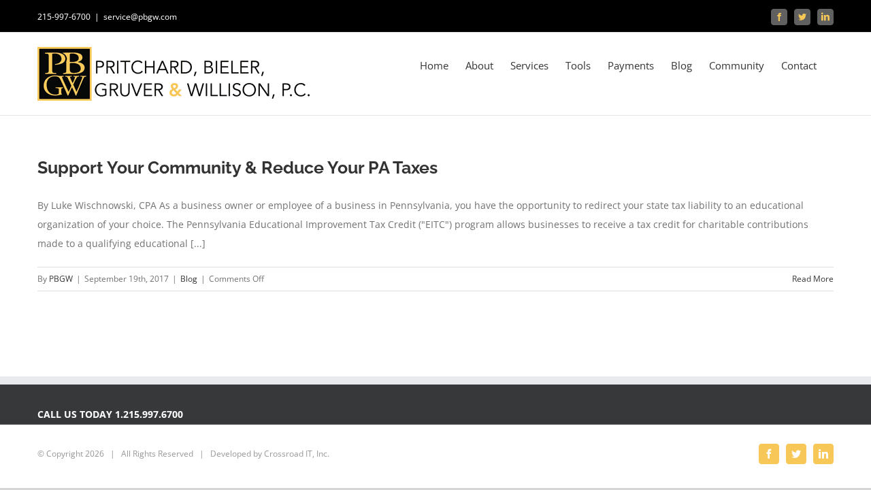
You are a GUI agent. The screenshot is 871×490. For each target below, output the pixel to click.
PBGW (61, 278)
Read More (813, 278)
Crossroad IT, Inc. (296, 453)
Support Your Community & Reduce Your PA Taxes (237, 167)
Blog (188, 278)
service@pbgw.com (140, 16)
